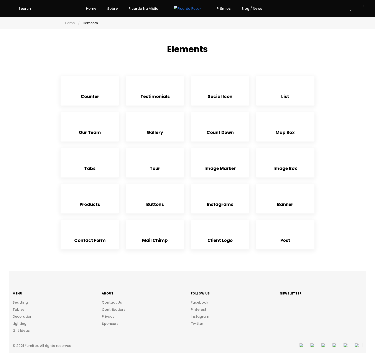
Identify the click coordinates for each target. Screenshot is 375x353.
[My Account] (340, 9)
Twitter (197, 323)
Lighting (19, 323)
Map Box (285, 132)
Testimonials (155, 96)
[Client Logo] (220, 231)
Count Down (220, 132)
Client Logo (220, 240)
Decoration (22, 316)
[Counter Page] (90, 87)
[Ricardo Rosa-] (187, 9)
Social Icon (220, 96)
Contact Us (112, 302)
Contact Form (90, 240)
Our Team (90, 132)
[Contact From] (90, 231)
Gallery (155, 132)
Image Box (285, 168)
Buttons (155, 204)
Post (285, 240)
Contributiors (113, 309)
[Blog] (285, 231)
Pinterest (198, 309)
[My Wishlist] (351, 9)
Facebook (199, 302)
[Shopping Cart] (360, 9)
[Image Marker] (220, 159)
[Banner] (285, 195)
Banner (285, 204)
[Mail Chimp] (155, 231)
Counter (90, 96)
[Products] (90, 195)
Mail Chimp (155, 240)
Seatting (20, 302)
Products (90, 204)
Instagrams (220, 204)
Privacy (108, 316)
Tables (19, 309)
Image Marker (220, 168)
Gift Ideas (21, 330)
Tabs (89, 168)
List (285, 96)
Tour (155, 168)
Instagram (200, 316)
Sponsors (110, 323)
